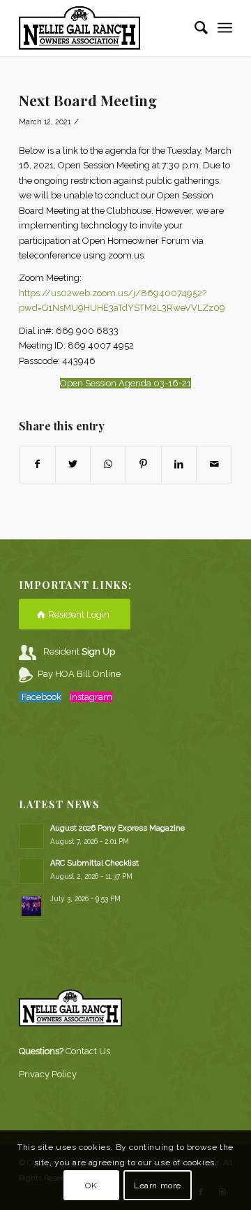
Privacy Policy (48, 1074)
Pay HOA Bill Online (79, 674)
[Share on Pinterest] (143, 464)
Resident (79, 651)
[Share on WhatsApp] (108, 464)
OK (91, 1185)
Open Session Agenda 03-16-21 (125, 383)
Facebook (41, 697)
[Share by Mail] (214, 464)
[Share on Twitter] (73, 464)
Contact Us (88, 1051)
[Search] (194, 28)
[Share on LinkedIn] (179, 464)
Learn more (157, 1185)
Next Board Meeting (88, 100)
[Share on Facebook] (37, 464)
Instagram (91, 697)
